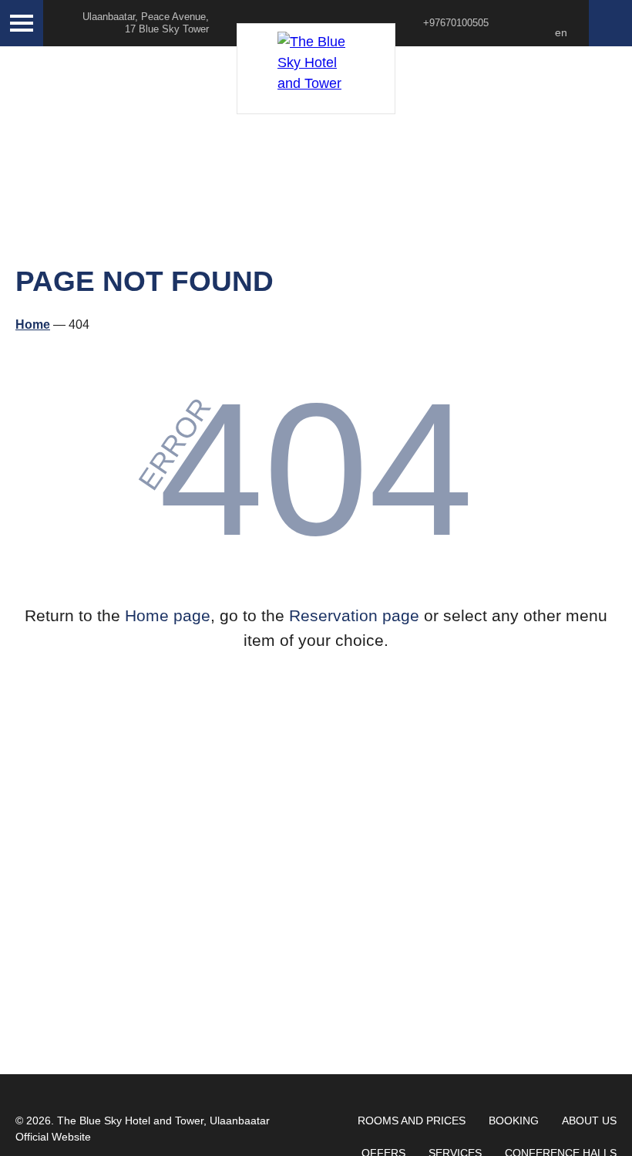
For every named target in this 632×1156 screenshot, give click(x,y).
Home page (167, 615)
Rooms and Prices (412, 1120)
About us (589, 1120)
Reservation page (354, 615)
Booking (514, 1120)
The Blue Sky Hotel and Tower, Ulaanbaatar (163, 1120)
